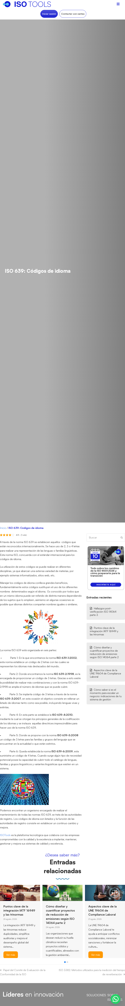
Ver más (53, 954)
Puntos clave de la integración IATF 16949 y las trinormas (104, 631)
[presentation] (1, 963)
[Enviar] (122, 537)
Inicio (3, 528)
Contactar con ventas (72, 13)
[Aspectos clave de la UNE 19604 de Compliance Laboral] (62, 892)
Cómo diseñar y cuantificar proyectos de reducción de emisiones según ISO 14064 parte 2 (104, 652)
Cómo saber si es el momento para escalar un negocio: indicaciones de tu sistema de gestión (106, 694)
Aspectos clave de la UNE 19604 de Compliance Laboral (105, 673)
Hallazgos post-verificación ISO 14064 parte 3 (103, 612)
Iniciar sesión (49, 13)
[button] (65, 962)
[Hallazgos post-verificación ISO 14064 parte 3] (105, 892)
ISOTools (5, 835)
